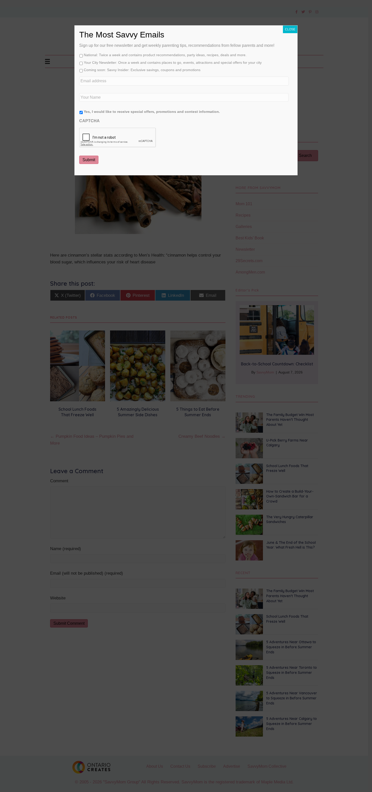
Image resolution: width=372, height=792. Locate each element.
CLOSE (290, 29)
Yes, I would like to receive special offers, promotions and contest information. (152, 112)
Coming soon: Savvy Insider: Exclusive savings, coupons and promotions (142, 70)
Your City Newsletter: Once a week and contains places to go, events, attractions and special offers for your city (173, 62)
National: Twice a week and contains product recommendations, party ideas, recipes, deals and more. (165, 55)
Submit (88, 160)
